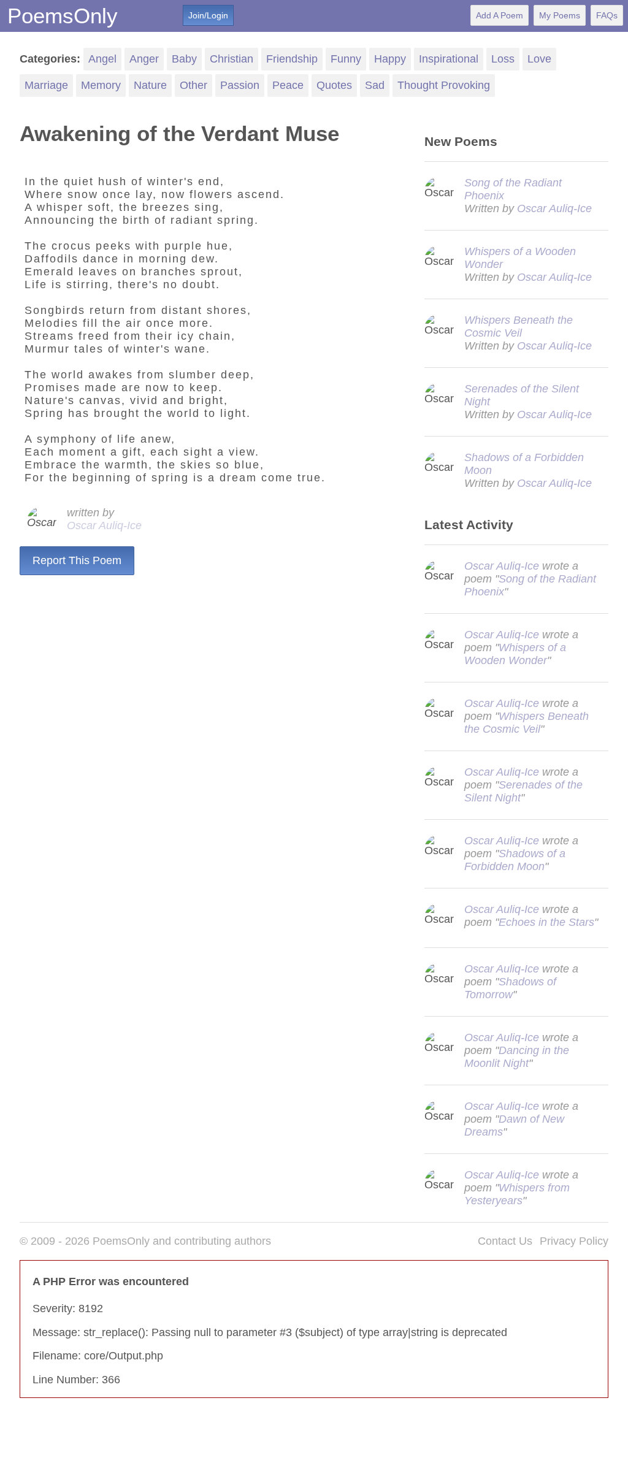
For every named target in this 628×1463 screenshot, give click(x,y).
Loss (503, 59)
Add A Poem (499, 15)
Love (539, 59)
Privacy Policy (574, 1241)
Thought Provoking (443, 85)
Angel (102, 59)
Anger (144, 59)
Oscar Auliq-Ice (104, 525)
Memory (101, 85)
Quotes (334, 85)
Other (193, 85)
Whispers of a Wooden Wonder (515, 654)
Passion (239, 85)
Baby (184, 59)
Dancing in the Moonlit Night (516, 1056)
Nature (150, 85)
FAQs (607, 15)
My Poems (559, 15)
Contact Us (505, 1241)
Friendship (292, 59)
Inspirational (448, 59)
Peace (288, 85)
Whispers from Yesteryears (517, 1194)
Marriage (46, 85)
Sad (375, 85)
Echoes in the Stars (546, 922)
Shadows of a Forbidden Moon (514, 860)
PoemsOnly (62, 16)
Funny (346, 59)
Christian (231, 59)
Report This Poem (77, 560)
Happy (390, 59)
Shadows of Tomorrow (510, 988)
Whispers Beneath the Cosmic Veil (518, 326)
